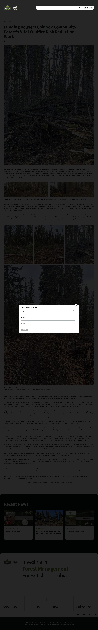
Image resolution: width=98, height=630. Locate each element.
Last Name (23, 323)
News (69, 8)
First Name (23, 317)
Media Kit (80, 8)
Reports (64, 8)
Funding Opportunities (55, 8)
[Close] (76, 305)
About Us (40, 8)
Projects (46, 8)
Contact (74, 8)
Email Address (24, 311)
